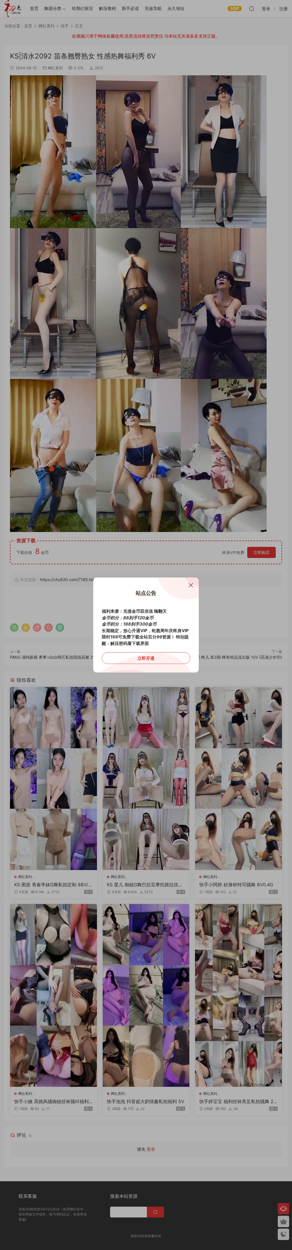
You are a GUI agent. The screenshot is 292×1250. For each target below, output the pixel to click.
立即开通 (146, 658)
